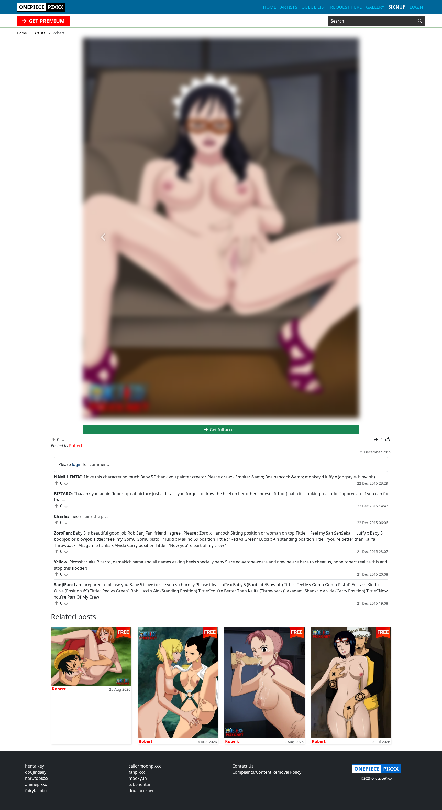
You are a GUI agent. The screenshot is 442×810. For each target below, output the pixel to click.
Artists (288, 7)
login (77, 464)
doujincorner (141, 790)
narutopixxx (36, 778)
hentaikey (34, 766)
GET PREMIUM (46, 20)
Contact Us (242, 766)
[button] (103, 237)
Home (269, 7)
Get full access (223, 429)
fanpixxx (137, 772)
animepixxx (36, 784)
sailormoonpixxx (145, 766)
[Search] (420, 21)
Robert (59, 689)
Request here (346, 7)
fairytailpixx (36, 790)
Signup (397, 7)
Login (416, 7)
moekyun (138, 778)
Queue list (313, 7)
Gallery (375, 7)
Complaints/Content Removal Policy (266, 772)
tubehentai (139, 784)
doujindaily (35, 772)
